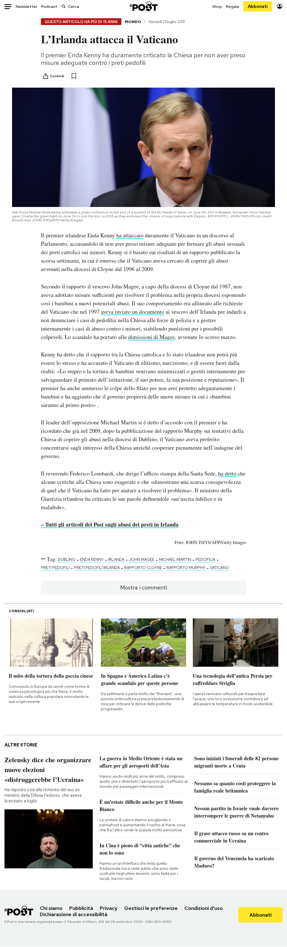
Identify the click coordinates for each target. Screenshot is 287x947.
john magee (141, 559)
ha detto (227, 473)
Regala (232, 6)
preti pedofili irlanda (97, 567)
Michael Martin (175, 559)
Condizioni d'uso (203, 908)
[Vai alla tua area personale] (280, 6)
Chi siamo (51, 908)
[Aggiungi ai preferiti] (73, 76)
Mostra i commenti (143, 587)
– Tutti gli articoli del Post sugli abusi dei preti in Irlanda (110, 524)
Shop (217, 6)
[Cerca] (64, 6)
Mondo (133, 21)
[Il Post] (143, 6)
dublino (66, 559)
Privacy (108, 908)
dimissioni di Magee (151, 337)
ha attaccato (130, 235)
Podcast (49, 6)
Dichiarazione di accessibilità (73, 914)
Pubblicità (81, 908)
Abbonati (258, 6)
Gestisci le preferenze (151, 908)
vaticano (219, 567)
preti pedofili (55, 567)
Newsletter (26, 6)
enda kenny (92, 559)
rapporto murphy (185, 567)
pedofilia (205, 559)
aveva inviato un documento (132, 311)
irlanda (116, 559)
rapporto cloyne (143, 567)
